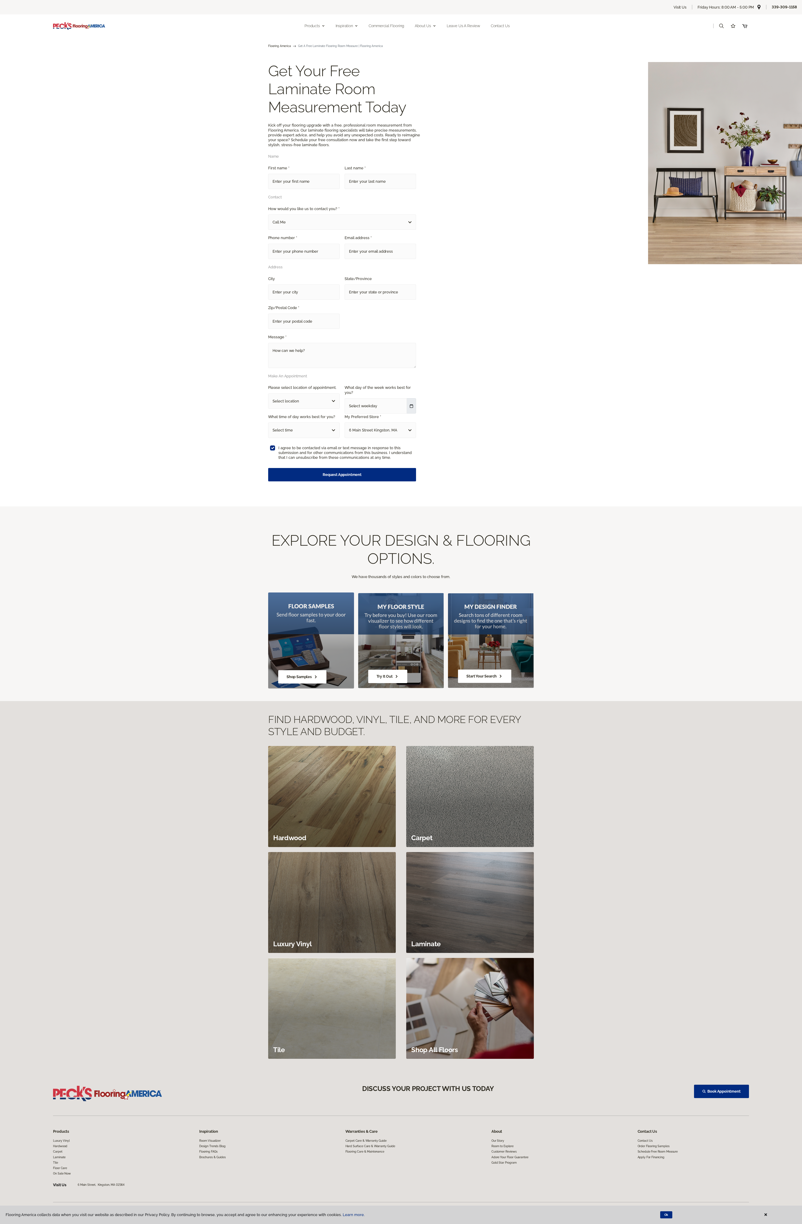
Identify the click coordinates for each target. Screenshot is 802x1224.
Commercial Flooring (386, 26)
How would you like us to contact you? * (304, 209)
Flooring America (279, 46)
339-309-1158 (784, 7)
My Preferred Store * (363, 417)
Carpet (57, 1151)
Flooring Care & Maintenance (364, 1151)
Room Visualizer (210, 1140)
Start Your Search (481, 676)
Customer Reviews (504, 1151)
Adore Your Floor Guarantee (509, 1157)
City (271, 279)
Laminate (59, 1157)
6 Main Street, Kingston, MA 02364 (101, 1184)
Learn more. (354, 1215)
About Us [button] (423, 26)
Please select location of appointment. (302, 387)
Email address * (358, 238)
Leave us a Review (463, 26)
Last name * (355, 168)
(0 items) (744, 25)
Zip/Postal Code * (283, 308)
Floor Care (60, 1168)
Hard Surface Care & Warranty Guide (370, 1146)
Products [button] (312, 26)
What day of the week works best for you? (378, 389)
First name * (278, 168)
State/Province (358, 279)
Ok (666, 1214)
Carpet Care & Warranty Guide (366, 1140)
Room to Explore (502, 1146)
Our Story (497, 1140)
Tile (55, 1162)
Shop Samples (299, 677)
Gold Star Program (504, 1162)
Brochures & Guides (212, 1157)
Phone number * (282, 238)
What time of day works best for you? (301, 417)
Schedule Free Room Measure (658, 1151)
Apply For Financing (651, 1157)
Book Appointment (723, 1091)
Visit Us (680, 7)
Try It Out (385, 676)
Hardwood (60, 1146)
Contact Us (500, 26)
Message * (277, 337)
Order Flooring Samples (654, 1146)
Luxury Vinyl (61, 1140)
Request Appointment (342, 474)
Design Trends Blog (212, 1146)
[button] (721, 26)
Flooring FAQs (208, 1151)
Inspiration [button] (344, 26)
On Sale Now (62, 1173)
